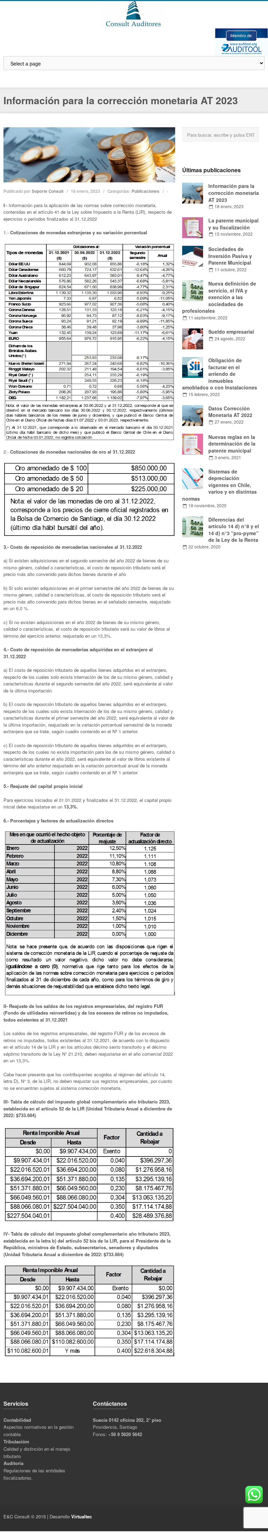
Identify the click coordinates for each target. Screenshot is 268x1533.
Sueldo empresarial (231, 331)
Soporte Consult (48, 191)
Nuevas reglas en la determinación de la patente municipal (231, 443)
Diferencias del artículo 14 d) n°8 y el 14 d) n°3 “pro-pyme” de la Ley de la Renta (233, 530)
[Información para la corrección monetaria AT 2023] (89, 155)
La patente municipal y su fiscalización (233, 224)
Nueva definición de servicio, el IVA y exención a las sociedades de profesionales (219, 297)
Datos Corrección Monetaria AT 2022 (230, 412)
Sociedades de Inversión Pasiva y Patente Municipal (230, 255)
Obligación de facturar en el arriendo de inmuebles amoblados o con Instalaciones (219, 374)
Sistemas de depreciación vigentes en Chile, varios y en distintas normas (219, 485)
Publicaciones (145, 191)
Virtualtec (81, 1516)
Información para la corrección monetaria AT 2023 (233, 192)
